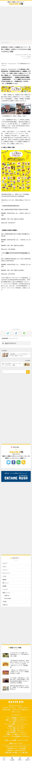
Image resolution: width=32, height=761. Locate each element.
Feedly (18, 464)
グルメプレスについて (17, 705)
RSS (23, 464)
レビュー (5, 563)
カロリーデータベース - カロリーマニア (16, 746)
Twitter (8, 464)
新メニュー (6, 582)
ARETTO (6, 595)
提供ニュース (6, 592)
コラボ (4, 576)
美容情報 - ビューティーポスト (16, 726)
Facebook (13, 464)
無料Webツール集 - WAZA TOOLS (17, 750)
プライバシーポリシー (11, 707)
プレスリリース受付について (22, 709)
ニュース (5, 589)
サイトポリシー (24, 707)
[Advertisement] (16, 23)
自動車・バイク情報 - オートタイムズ (16, 734)
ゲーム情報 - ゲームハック (16, 722)
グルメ (11, 338)
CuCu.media (7, 598)
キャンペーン (6, 573)
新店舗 (4, 586)
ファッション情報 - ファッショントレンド (17, 724)
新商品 (4, 579)
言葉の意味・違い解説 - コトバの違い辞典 (17, 752)
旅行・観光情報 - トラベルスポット (16, 732)
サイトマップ (16, 711)
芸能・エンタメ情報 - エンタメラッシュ (16, 720)
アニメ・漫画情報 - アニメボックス (16, 717)
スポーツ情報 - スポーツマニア (16, 728)
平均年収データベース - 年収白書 (16, 748)
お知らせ (5, 604)
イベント (16, 338)
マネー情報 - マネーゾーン (16, 730)
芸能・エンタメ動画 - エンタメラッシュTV (16, 740)
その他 (4, 601)
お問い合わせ (7, 709)
